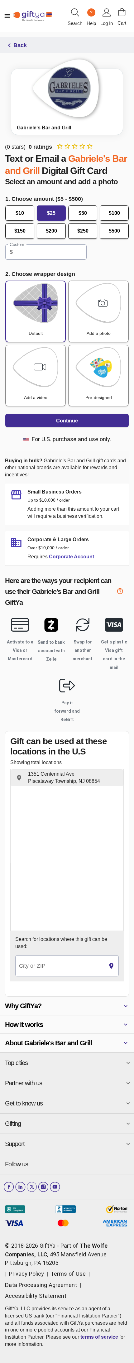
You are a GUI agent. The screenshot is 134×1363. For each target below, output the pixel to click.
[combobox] (60, 966)
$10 (20, 213)
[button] (67, 777)
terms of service (99, 1337)
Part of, (56, 1254)
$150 (20, 231)
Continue (67, 420)
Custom (17, 244)
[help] (123, 592)
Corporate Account (71, 556)
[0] (122, 12)
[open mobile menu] (7, 16)
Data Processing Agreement (41, 1285)
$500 (114, 231)
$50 (83, 213)
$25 (51, 213)
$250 (83, 231)
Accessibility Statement (35, 1296)
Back (20, 45)
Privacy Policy (26, 1273)
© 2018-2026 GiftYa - (32, 1245)
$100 (114, 213)
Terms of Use (68, 1273)
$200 (51, 231)
